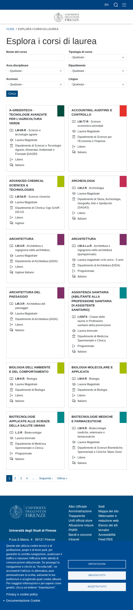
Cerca (12, 93)
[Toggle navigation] (124, 4)
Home (10, 29)
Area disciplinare (17, 65)
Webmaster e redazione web (108, 518)
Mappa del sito (108, 511)
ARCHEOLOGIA (83, 181)
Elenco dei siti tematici (108, 527)
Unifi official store (80, 520)
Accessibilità (107, 534)
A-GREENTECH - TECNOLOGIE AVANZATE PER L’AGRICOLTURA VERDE (28, 116)
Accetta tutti (97, 586)
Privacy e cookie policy (22, 594)
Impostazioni (97, 564)
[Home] (66, 17)
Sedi (101, 506)
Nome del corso (16, 51)
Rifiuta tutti (96, 575)
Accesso (12, 79)
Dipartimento (77, 65)
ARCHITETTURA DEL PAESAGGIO (25, 294)
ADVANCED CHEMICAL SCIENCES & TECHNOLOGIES (26, 185)
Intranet (74, 539)
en (107, 4)
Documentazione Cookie (23, 600)
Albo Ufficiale (78, 506)
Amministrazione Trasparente (80, 513)
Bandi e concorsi (80, 534)
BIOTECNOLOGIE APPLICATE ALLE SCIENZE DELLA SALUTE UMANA (29, 421)
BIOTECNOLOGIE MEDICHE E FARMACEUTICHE (92, 419)
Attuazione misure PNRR (81, 527)
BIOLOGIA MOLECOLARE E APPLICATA (92, 369)
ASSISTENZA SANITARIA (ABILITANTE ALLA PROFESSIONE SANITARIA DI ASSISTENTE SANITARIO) (92, 301)
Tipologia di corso (80, 51)
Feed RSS (105, 539)
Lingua (73, 79)
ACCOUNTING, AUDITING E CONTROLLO (92, 112)
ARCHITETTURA (21, 239)
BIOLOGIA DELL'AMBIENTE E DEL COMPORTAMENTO (29, 369)
